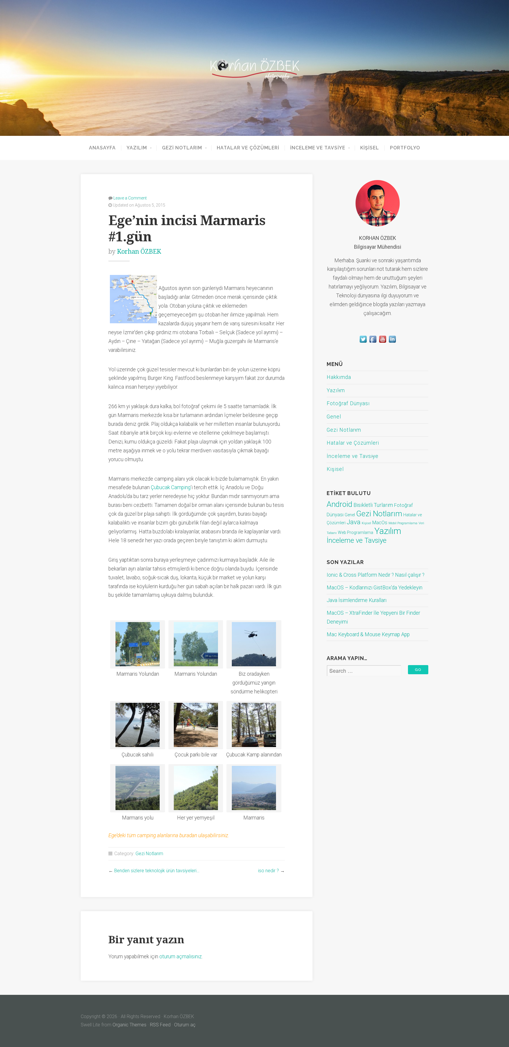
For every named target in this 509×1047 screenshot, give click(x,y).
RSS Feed (160, 1025)
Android (339, 504)
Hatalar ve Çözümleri (248, 148)
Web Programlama (355, 532)
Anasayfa (102, 148)
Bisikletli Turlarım (373, 505)
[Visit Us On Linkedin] (392, 342)
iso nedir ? (268, 870)
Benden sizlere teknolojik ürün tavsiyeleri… (156, 870)
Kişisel (369, 148)
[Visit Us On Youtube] (382, 342)
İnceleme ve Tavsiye (317, 148)
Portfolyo (405, 148)
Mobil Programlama (403, 523)
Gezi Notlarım (182, 148)
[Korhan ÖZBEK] (254, 67)
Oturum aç (185, 1025)
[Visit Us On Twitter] (363, 342)
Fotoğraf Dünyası (348, 403)
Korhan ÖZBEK (139, 251)
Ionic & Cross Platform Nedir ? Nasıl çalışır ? (375, 575)
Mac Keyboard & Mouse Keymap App (368, 634)
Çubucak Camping (171, 487)
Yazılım (137, 148)
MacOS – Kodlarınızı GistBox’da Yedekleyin (374, 588)
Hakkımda (339, 377)
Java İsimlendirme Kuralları (356, 600)
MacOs (379, 522)
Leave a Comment (130, 198)
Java (354, 522)
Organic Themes (129, 1025)
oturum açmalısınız (180, 956)
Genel (334, 417)
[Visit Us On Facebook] (373, 342)
